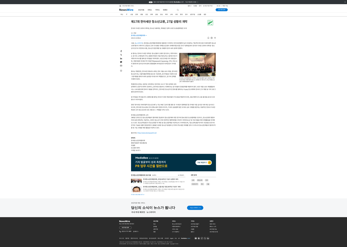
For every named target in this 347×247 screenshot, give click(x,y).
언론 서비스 (213, 224)
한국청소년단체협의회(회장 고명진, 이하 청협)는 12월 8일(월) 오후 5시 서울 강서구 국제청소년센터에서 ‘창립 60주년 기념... (164, 182)
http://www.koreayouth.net (147, 133)
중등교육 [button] (199, 180)
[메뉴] (120, 6)
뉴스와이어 (138, 43)
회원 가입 (225, 6)
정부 (186, 14)
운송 (161, 14)
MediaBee (184, 238)
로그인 (218, 6)
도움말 (195, 6)
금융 (156, 14)
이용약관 (127, 238)
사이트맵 (166, 238)
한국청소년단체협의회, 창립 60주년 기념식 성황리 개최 (160, 179)
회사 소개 (121, 238)
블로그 (189, 6)
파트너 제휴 (160, 238)
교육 (171, 14)
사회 (176, 14)
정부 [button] (206, 180)
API (179, 238)
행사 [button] (202, 184)
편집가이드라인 (134, 238)
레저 (166, 14)
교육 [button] (193, 180)
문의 (200, 6)
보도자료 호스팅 (214, 232)
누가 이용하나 (175, 232)
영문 (205, 14)
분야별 (155, 226)
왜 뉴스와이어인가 (176, 224)
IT (126, 14)
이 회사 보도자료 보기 (137, 194)
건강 (146, 14)
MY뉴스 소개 (213, 226)
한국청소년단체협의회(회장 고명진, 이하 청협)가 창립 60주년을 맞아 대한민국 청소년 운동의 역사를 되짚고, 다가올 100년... (163, 190)
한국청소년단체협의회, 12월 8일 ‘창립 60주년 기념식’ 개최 (162, 187)
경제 (151, 14)
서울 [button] (208, 184)
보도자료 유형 (194, 226)
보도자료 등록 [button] (125, 227)
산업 (131, 14)
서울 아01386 (130, 243)
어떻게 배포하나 (176, 226)
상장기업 (192, 14)
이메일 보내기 (136, 150)
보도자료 (141, 10)
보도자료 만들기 (195, 224)
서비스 (149, 10)
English (172, 238)
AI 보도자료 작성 (207, 6)
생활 (141, 14)
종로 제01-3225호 (168, 242)
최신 (122, 14)
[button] (208, 38)
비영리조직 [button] (195, 184)
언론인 (165, 10)
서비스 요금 (175, 229)
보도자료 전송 (213, 229)
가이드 (157, 10)
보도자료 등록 (221, 9)
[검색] (177, 10)
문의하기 (135, 231)
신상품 (199, 14)
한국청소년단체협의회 (138, 35)
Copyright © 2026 (174, 243)
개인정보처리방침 (143, 238)
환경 (181, 14)
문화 (136, 14)
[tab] (162, 221)
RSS (155, 175)
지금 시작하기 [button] (194, 208)
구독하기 (181, 175)
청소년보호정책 (152, 238)
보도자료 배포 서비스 (128, 6)
